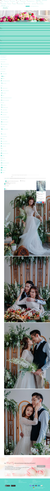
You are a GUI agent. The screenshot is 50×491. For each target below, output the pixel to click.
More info (41, 199)
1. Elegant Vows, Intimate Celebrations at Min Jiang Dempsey (41, 220)
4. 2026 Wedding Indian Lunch (41, 212)
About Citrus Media (35, 482)
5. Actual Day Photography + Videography (41, 213)
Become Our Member (40, 3)
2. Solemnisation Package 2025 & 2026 (41, 209)
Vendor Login (34, 3)
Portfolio (37, 1)
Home (2, 1)
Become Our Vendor (27, 3)
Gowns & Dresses (44, 0)
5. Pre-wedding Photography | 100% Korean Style (41, 238)
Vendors (17, 1)
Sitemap (6, 482)
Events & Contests (23, 1)
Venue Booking (38, 0)
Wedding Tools (6, 1)
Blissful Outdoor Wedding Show (23, 482)
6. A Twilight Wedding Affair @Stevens (41, 227)
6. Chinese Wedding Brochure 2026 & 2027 (41, 215)
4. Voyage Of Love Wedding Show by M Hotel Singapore (41, 224)
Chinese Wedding (3, 3)
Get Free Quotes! (28, 6)
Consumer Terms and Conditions (37, 481)
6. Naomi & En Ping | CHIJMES (41, 239)
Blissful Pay (6, 481)
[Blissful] (7, 485)
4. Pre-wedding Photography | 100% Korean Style (41, 236)
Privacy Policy (34, 480)
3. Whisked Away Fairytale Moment (41, 235)
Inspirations (9, 3)
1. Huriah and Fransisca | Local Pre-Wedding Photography (41, 232)
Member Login (3, 5)
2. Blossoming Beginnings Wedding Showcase (41, 221)
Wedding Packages (20, 3)
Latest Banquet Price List (30, 1)
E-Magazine (14, 3)
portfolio (8, 178)
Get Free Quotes (12, 1)
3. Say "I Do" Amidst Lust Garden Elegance (41, 223)
